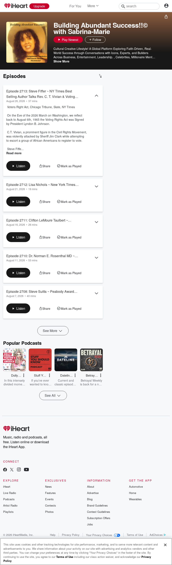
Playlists (8, 512)
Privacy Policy (70, 535)
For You (75, 6)
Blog (90, 499)
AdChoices (156, 535)
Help (52, 535)
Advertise (93, 493)
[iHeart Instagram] (19, 470)
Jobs (90, 524)
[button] (110, 40)
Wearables (135, 499)
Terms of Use (135, 535)
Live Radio (9, 493)
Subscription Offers (98, 518)
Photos (49, 512)
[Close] (165, 544)
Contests (50, 505)
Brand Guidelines (97, 505)
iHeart (6, 487)
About (90, 487)
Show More (61, 61)
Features (50, 493)
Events (49, 499)
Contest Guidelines (98, 512)
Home (132, 493)
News (48, 487)
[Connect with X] (11, 470)
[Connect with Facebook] (5, 470)
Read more (14, 153)
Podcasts (9, 499)
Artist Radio (10, 505)
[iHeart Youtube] (26, 470)
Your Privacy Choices (99, 535)
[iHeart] (15, 6)
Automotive (136, 487)
